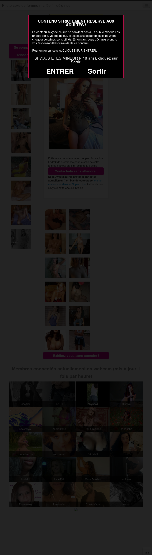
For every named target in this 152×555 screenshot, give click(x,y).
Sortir (97, 71)
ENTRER (60, 71)
